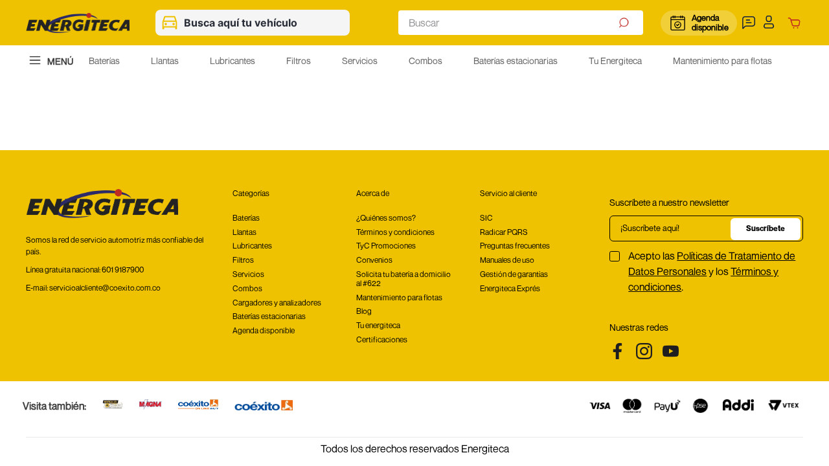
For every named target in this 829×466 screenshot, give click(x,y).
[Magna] (150, 405)
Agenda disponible (709, 22)
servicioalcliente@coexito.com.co (105, 288)
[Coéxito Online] (198, 405)
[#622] (112, 405)
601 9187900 (123, 269)
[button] (750, 22)
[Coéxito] (263, 406)
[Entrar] (772, 23)
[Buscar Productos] (625, 22)
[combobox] (520, 22)
